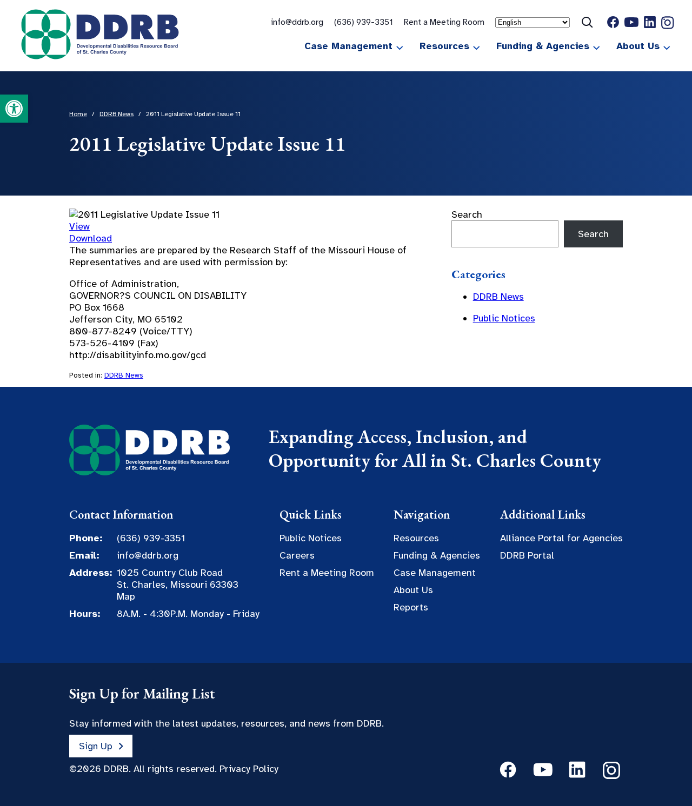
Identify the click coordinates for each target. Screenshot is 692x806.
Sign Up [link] (95, 746)
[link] (14, 109)
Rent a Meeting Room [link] (444, 22)
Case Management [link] (348, 46)
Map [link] (126, 596)
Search (466, 214)
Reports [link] (411, 607)
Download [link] (90, 238)
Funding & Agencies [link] (542, 46)
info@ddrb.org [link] (297, 22)
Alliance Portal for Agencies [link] (561, 538)
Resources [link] (444, 46)
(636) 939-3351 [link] (363, 22)
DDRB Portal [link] (527, 555)
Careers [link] (297, 555)
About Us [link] (638, 46)
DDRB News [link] (123, 375)
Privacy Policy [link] (248, 769)
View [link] (79, 226)
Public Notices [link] (504, 318)
